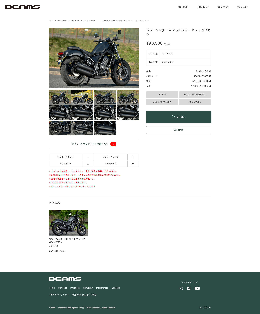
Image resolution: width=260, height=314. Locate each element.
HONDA (75, 21)
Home (52, 288)
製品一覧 (62, 21)
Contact (116, 288)
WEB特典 (178, 130)
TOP (51, 21)
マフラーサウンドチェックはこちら (90, 144)
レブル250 (89, 21)
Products (75, 288)
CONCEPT (183, 7)
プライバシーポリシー (59, 295)
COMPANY (223, 7)
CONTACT (242, 7)
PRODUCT (203, 7)
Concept (62, 288)
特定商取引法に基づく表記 (84, 295)
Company (88, 288)
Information (102, 288)
